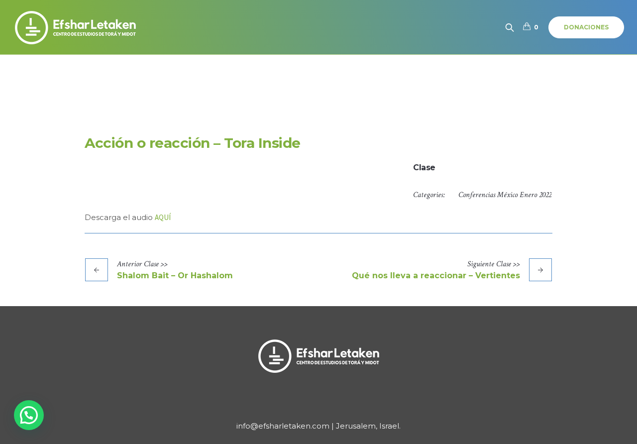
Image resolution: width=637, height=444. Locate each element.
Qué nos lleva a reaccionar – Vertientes (436, 275)
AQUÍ (163, 217)
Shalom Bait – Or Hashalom (175, 275)
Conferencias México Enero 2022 (504, 195)
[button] (29, 415)
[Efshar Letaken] (318, 355)
